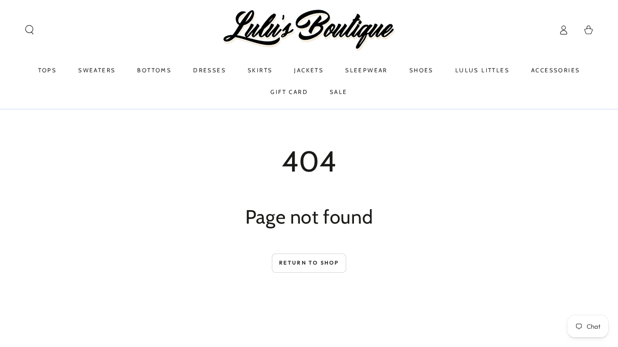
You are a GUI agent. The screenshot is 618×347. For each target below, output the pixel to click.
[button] (29, 29)
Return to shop (309, 262)
